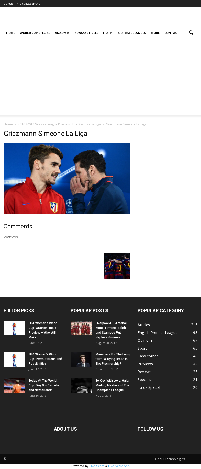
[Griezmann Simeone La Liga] (67, 213)
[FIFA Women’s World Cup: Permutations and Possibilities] (14, 359)
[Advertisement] (100, 78)
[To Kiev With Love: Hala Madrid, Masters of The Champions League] (81, 385)
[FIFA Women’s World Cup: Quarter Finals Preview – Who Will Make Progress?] (14, 328)
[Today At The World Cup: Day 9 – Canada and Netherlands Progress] (14, 385)
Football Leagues (131, 33)
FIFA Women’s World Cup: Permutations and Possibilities (45, 359)
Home (10, 33)
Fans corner (148, 356)
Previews (145, 363)
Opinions (145, 340)
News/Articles (86, 33)
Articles (144, 324)
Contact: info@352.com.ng (22, 3)
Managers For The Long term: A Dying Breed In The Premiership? (113, 359)
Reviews (145, 371)
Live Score (96, 466)
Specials (144, 379)
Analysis (62, 33)
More (155, 33)
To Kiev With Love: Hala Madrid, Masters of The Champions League (112, 385)
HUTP (107, 33)
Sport (142, 348)
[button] (191, 33)
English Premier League (157, 332)
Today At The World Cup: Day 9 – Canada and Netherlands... (44, 385)
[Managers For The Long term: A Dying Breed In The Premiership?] (81, 359)
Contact (171, 33)
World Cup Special (35, 33)
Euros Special (149, 387)
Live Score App (119, 466)
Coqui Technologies (170, 459)
